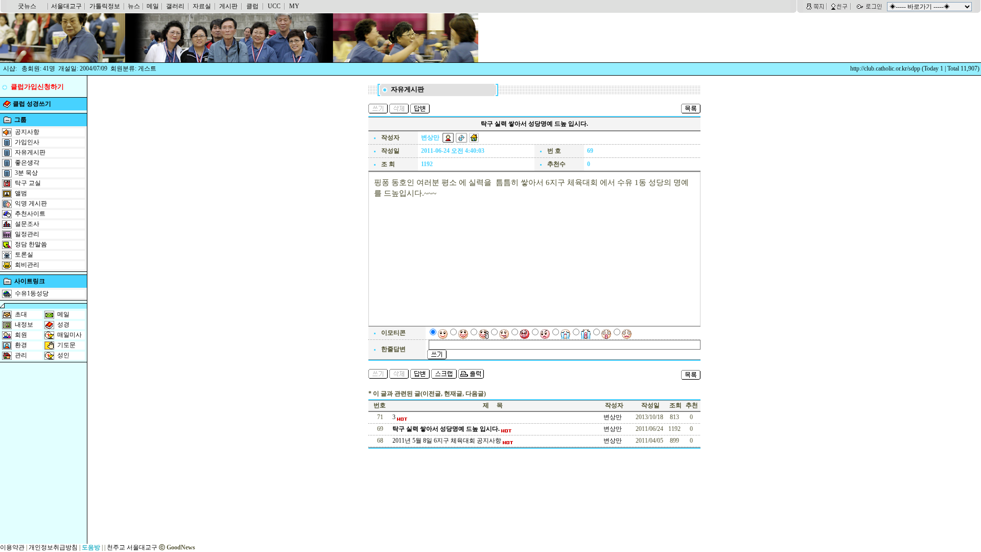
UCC (274, 6)
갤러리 (175, 6)
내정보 (24, 324)
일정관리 (27, 234)
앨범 (21, 193)
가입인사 (27, 142)
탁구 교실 (28, 183)
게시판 (228, 6)
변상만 (612, 417)
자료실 (202, 6)
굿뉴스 (27, 6)
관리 (21, 355)
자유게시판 (30, 152)
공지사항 (27, 131)
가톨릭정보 (104, 6)
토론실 (24, 254)
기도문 (66, 345)
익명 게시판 (31, 203)
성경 (63, 324)
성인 (63, 355)
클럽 (252, 6)
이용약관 (12, 547)
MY (294, 6)
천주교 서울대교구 (132, 547)
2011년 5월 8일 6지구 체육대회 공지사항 (447, 440)
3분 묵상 (26, 172)
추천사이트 (30, 213)
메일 (153, 6)
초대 (21, 314)
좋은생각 (27, 162)
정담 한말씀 (31, 244)
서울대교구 (66, 6)
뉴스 (134, 6)
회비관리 (27, 264)
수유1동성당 (32, 293)
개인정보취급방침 (53, 547)
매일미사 (69, 334)
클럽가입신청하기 (37, 86)
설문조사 (27, 223)
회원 (21, 334)
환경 (21, 345)
